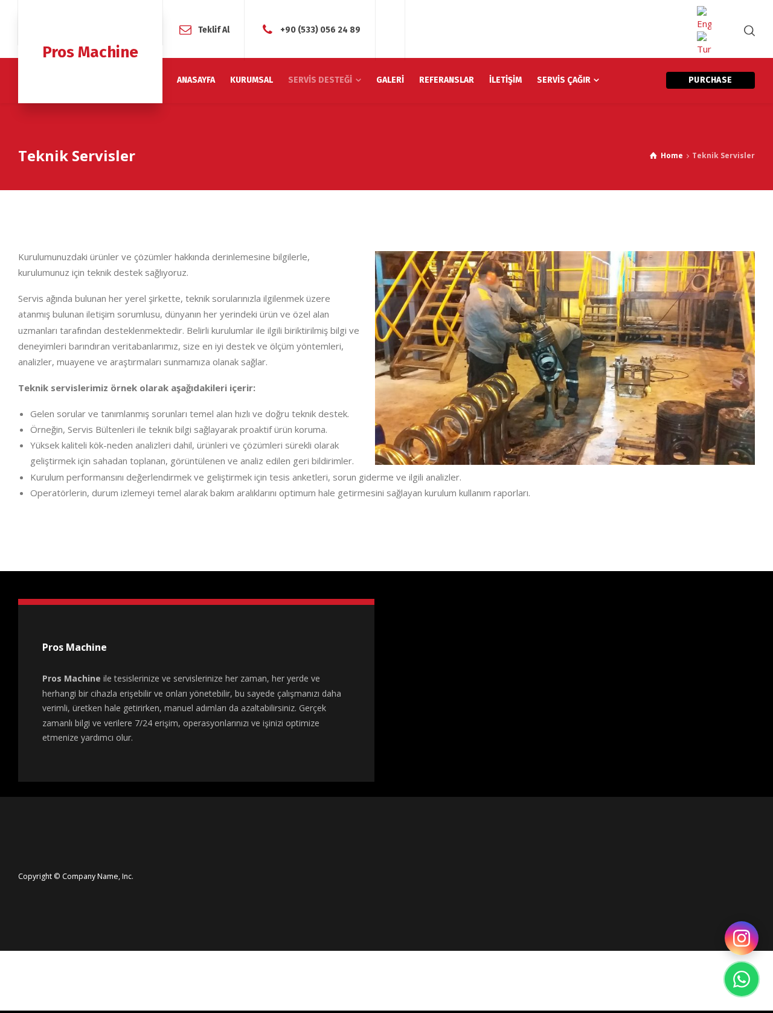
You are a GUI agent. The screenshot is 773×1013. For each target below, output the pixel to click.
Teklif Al (213, 30)
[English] (704, 18)
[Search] (747, 30)
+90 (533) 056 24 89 (320, 30)
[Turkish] (704, 44)
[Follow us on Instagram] (742, 938)
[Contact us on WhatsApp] (742, 979)
